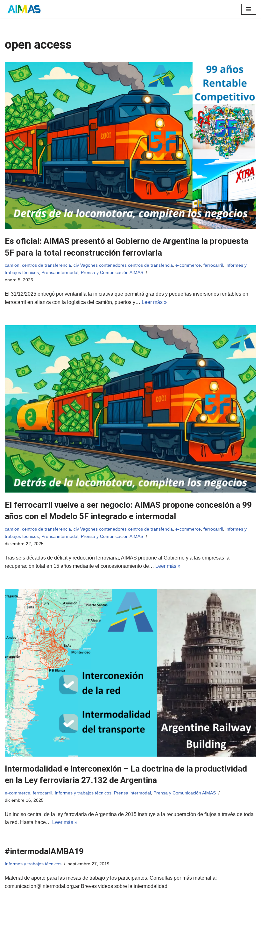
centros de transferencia (46, 265)
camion (12, 265)
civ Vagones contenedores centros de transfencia (123, 265)
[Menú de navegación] (248, 9)
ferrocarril (213, 265)
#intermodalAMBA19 (44, 851)
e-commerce (188, 265)
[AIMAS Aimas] (24, 9)
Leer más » (154, 302)
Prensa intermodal (59, 272)
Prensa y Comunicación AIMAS (112, 272)
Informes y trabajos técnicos (83, 792)
